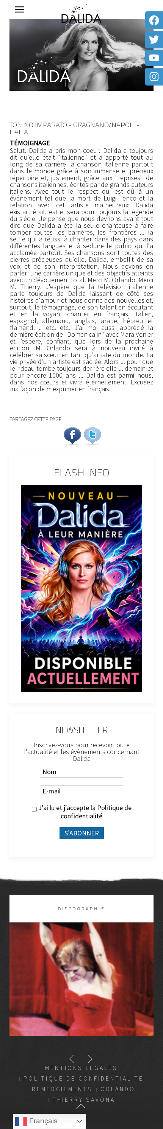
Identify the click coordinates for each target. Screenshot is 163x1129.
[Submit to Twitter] (92, 435)
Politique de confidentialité (96, 811)
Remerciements (62, 1088)
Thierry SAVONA (83, 1099)
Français (42, 1121)
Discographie (81, 908)
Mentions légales (81, 1067)
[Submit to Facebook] (72, 435)
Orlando (117, 1088)
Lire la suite (81, 991)
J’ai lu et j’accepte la (84, 812)
